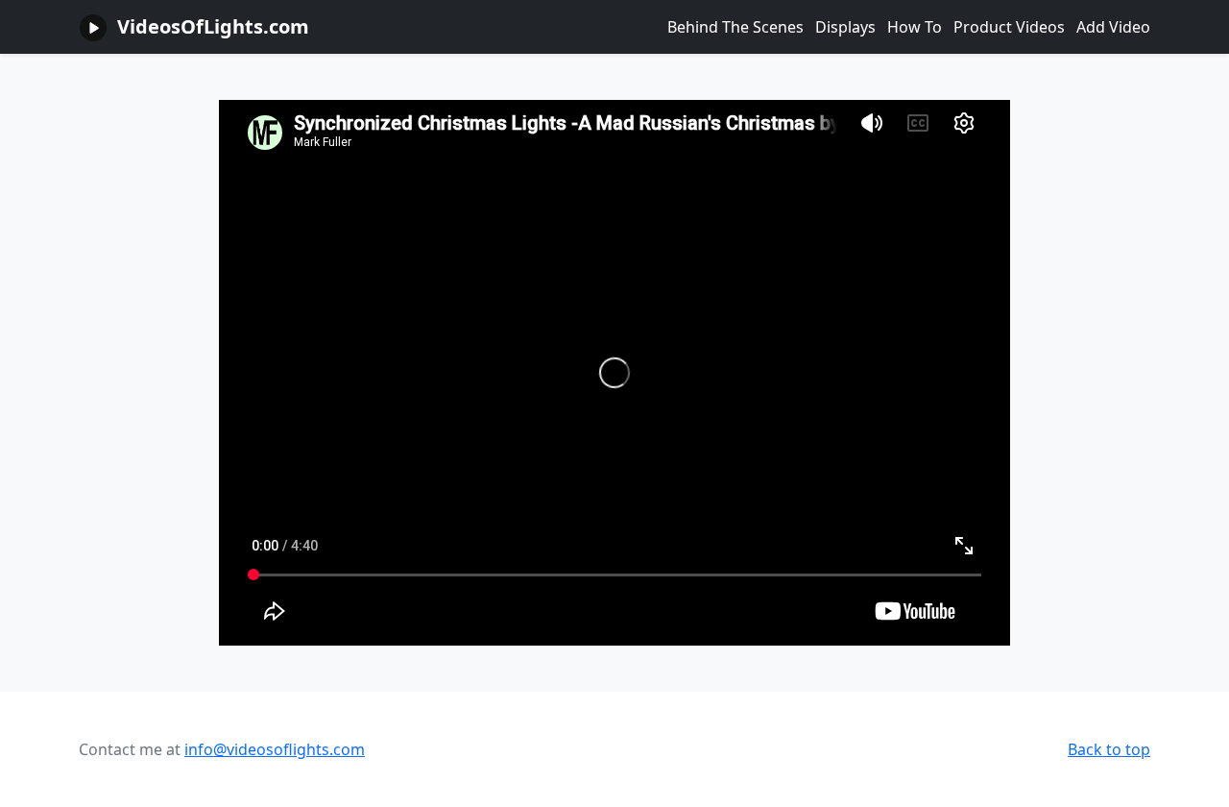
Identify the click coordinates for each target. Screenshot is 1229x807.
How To (914, 26)
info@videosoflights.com (274, 749)
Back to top (1109, 749)
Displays (845, 26)
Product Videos (1009, 26)
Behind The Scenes (735, 26)
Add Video (1113, 26)
